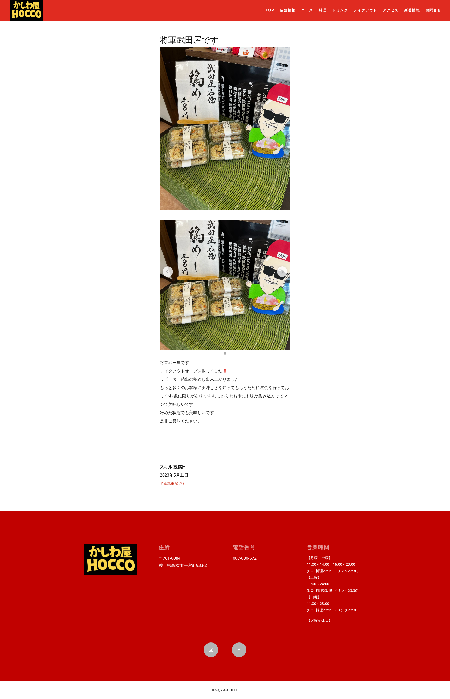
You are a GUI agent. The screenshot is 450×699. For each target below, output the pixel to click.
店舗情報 (288, 10)
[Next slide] (282, 271)
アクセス (390, 10)
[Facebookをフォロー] (239, 649)
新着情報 (412, 10)
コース (307, 10)
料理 (323, 10)
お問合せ (433, 10)
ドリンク (340, 10)
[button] (225, 353)
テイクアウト (365, 10)
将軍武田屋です (172, 484)
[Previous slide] (167, 271)
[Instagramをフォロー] (211, 649)
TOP (270, 10)
